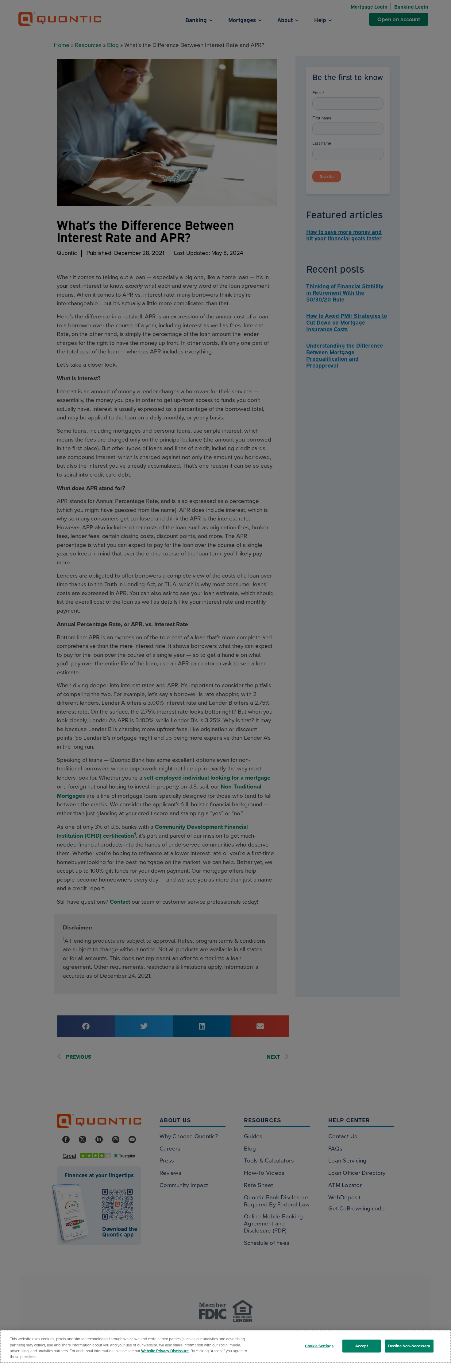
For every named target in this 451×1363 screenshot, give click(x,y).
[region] (225, 1346)
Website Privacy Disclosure (165, 1351)
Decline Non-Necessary (409, 1346)
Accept (361, 1346)
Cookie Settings (319, 1346)
